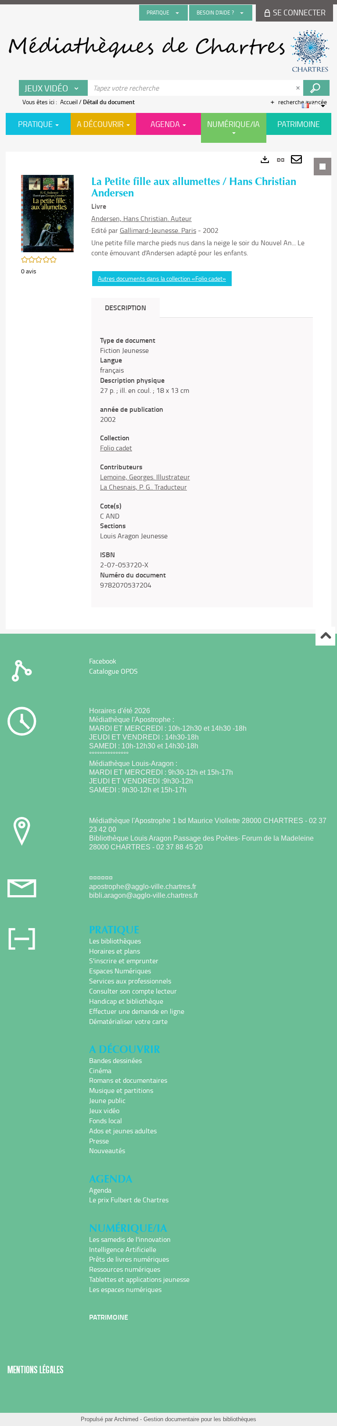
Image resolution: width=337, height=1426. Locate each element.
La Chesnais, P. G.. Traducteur (143, 487)
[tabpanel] (168, 390)
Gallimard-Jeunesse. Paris (158, 230)
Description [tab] (125, 307)
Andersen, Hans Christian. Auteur (141, 218)
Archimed (126, 1419)
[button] (47, 213)
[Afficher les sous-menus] (177, 12)
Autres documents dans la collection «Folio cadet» (162, 278)
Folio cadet (116, 448)
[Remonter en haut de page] (325, 636)
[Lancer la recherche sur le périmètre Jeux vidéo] (316, 88)
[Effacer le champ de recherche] (299, 88)
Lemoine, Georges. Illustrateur (145, 477)
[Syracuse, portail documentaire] (168, 51)
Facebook (102, 661)
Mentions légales (35, 1369)
